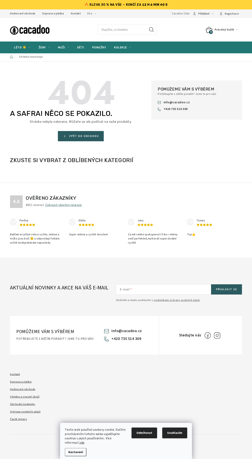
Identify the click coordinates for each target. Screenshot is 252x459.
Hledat (151, 30)
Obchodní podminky (22, 404)
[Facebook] (208, 335)
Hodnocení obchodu (22, 14)
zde (81, 443)
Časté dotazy (18, 419)
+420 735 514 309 (176, 109)
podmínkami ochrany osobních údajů (177, 300)
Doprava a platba (53, 14)
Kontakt (76, 14)
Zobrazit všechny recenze (63, 205)
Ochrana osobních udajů (25, 412)
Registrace (232, 14)
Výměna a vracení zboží (24, 397)
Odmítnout (144, 433)
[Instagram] (217, 335)
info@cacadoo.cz (177, 102)
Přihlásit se (226, 289)
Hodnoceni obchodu (22, 389)
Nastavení (75, 452)
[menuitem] (22, 47)
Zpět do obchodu (84, 136)
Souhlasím (174, 433)
